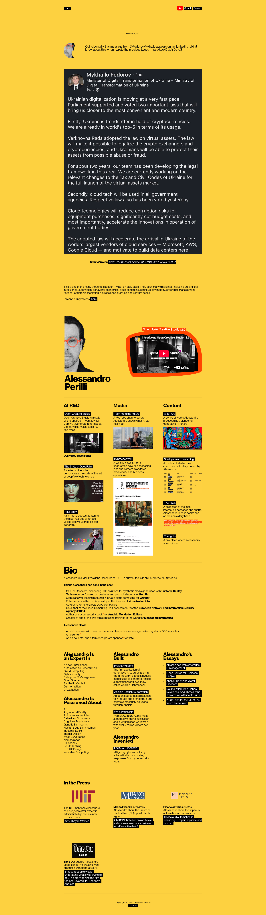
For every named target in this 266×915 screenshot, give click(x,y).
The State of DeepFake (78, 466)
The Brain (170, 503)
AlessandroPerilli (87, 383)
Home (67, 8)
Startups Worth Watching (179, 459)
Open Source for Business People (182, 674)
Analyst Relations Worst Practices (181, 682)
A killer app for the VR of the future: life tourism (183, 702)
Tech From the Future (126, 413)
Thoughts (170, 536)
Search (187, 8)
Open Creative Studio (77, 413)
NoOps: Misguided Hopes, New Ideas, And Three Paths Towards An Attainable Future (184, 692)
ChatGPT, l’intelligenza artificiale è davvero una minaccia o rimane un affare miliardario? (133, 823)
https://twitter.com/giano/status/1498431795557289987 (142, 262)
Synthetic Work (123, 459)
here (94, 299)
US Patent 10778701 (126, 748)
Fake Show (70, 511)
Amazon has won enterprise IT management (183, 666)
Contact (197, 8)
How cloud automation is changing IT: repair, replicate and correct (183, 820)
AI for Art (169, 413)
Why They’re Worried (76, 821)
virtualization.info (123, 712)
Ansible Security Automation (131, 692)
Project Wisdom (123, 665)
